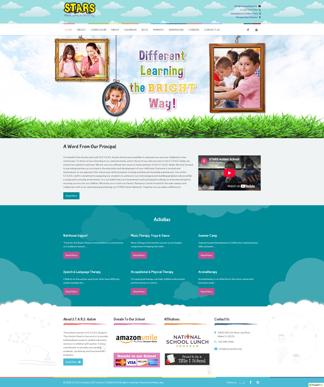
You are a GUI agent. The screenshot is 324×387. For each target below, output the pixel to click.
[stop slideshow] (169, 134)
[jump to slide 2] (162, 134)
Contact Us (212, 29)
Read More (71, 195)
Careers (194, 29)
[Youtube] (258, 382)
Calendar (130, 29)
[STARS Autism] (79, 10)
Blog (145, 29)
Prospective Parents (247, 17)
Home (68, 29)
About (81, 29)
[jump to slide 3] (165, 134)
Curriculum (98, 29)
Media (115, 29)
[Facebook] (250, 382)
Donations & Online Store (244, 13)
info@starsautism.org (245, 6)
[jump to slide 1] (158, 134)
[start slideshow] (155, 134)
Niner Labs (158, 382)
